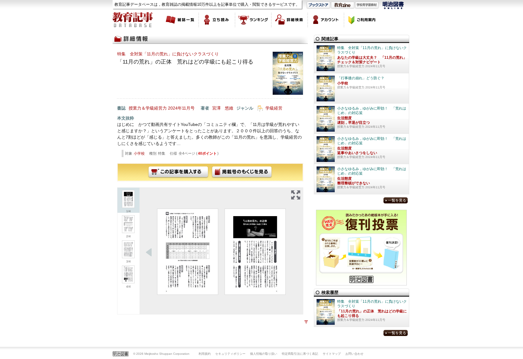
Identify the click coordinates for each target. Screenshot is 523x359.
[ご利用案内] (362, 19)
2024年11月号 (181, 108)
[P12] (255, 252)
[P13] (187, 252)
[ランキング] (253, 19)
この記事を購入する (178, 172)
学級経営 (273, 108)
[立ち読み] (217, 19)
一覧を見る (397, 200)
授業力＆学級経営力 (148, 108)
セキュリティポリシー (230, 353)
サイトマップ (332, 353)
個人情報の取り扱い (263, 353)
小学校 (139, 153)
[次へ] (149, 252)
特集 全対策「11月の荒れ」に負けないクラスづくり (168, 53)
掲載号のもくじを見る (242, 172)
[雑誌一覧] (181, 19)
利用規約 (205, 353)
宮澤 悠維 (222, 108)
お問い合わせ (354, 353)
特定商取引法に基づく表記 (300, 353)
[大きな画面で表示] (295, 194)
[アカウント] (326, 19)
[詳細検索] (289, 19)
